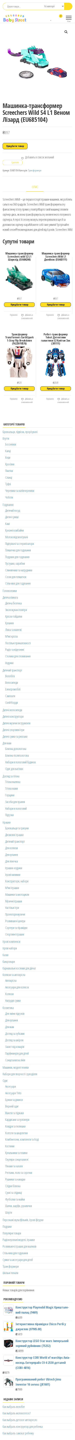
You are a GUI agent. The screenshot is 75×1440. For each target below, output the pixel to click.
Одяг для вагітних (14, 769)
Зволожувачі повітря (16, 610)
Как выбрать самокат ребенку (18, 1433)
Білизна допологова (15, 749)
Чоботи (9, 497)
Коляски (9, 994)
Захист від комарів (14, 1047)
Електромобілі (12, 689)
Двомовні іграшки (14, 835)
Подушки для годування (17, 557)
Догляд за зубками (14, 1033)
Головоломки (10, 591)
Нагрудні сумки (13, 1000)
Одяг (5, 1080)
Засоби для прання (15, 802)
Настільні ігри (12, 908)
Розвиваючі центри (15, 921)
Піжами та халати (14, 1166)
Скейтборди (11, 702)
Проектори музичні (15, 914)
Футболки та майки (15, 1199)
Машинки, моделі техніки (16, 1067)
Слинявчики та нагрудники (18, 570)
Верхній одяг (12, 1106)
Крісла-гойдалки (13, 616)
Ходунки (9, 663)
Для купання (11, 854)
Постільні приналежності (18, 643)
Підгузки (9, 815)
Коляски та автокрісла (14, 975)
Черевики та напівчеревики (19, 490)
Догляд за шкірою (14, 1040)
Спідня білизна (12, 1186)
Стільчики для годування (18, 583)
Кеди (7, 457)
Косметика (8, 1008)
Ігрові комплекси (11, 941)
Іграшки (6, 822)
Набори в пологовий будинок (20, 762)
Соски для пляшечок (15, 577)
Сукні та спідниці (13, 1192)
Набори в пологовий (16, 808)
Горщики (9, 795)
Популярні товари (12, 1233)
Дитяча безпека (13, 603)
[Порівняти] (47, 18)
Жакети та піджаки (14, 1113)
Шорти (8, 1212)
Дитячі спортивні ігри (13, 730)
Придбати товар (15, 146)
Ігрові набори (10, 948)
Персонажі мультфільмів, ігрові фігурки (23, 1220)
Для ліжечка (11, 861)
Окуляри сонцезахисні (16, 1159)
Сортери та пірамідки (16, 928)
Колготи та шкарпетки (16, 1133)
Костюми (9, 1146)
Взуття (6, 438)
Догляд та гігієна (11, 776)
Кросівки (9, 464)
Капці (8, 451)
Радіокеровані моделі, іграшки (19, 1240)
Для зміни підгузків (14, 1013)
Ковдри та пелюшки (15, 1126)
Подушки (7, 1226)
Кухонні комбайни (14, 530)
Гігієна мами (11, 788)
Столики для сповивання (18, 656)
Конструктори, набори (16, 881)
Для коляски (11, 848)
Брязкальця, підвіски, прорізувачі (20, 432)
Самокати (10, 696)
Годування (8, 505)
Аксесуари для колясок (17, 987)
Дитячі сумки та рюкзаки (15, 736)
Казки (5, 955)
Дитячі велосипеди (12, 710)
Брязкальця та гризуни (17, 828)
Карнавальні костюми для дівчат (19, 968)
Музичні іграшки (13, 901)
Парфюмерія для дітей (17, 1053)
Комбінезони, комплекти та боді (22, 1139)
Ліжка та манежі (13, 630)
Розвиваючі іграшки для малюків (19, 1246)
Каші (7, 523)
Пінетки (9, 471)
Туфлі (8, 484)
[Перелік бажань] (51, 18)
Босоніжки (10, 444)
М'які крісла (11, 636)
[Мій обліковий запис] (54, 18)
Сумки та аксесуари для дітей (18, 1260)
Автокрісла (10, 980)
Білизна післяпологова (17, 755)
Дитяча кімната (10, 597)
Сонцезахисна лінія (15, 1060)
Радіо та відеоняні (14, 649)
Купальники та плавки (16, 1153)
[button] (66, 32)
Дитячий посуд (12, 510)
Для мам (7, 743)
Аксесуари (10, 1086)
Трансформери (34, 170)
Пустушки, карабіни (15, 563)
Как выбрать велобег (14, 1407)
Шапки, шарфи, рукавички (18, 1206)
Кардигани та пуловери (17, 1119)
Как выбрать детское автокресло (20, 1420)
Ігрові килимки (12, 874)
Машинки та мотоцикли (17, 894)
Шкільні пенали (10, 1273)
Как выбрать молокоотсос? (17, 1413)
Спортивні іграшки (14, 934)
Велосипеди (11, 682)
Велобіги (10, 676)
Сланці (8, 477)
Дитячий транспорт (12, 670)
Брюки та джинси (14, 1100)
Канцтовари (9, 961)
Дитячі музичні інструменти (16, 723)
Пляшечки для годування (18, 550)
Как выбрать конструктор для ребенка (23, 1426)
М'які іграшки (12, 888)
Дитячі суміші (11, 517)
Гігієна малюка (12, 782)
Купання (9, 623)
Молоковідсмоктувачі (16, 537)
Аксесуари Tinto (13, 1093)
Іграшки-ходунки (13, 868)
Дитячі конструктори (13, 716)
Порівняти (13, 314)
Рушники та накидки (15, 1179)
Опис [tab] (35, 187)
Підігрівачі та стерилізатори (19, 544)
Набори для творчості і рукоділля (20, 1074)
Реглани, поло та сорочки (18, 1172)
